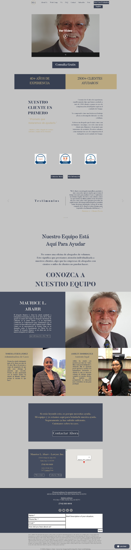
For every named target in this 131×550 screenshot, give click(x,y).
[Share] (65, 55)
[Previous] (8, 200)
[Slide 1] (63, 217)
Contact (47, 470)
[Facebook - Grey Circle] (60, 510)
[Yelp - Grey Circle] (71, 510)
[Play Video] (65, 36)
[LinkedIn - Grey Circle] (67, 510)
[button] (81, 2)
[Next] (122, 200)
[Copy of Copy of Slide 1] (67, 217)
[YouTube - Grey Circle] (63, 510)
